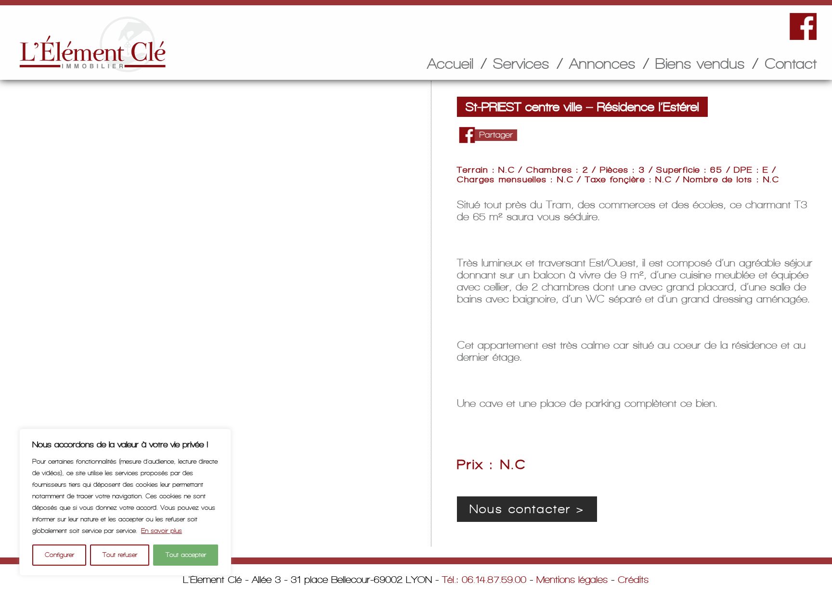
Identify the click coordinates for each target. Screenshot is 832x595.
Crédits (633, 579)
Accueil (450, 63)
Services (521, 63)
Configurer (59, 554)
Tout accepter (186, 554)
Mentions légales (572, 579)
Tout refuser (120, 554)
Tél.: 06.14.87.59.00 (484, 579)
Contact (791, 63)
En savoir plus (161, 530)
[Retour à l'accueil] (92, 42)
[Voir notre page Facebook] (803, 26)
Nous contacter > (527, 509)
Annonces (602, 63)
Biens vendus (700, 63)
